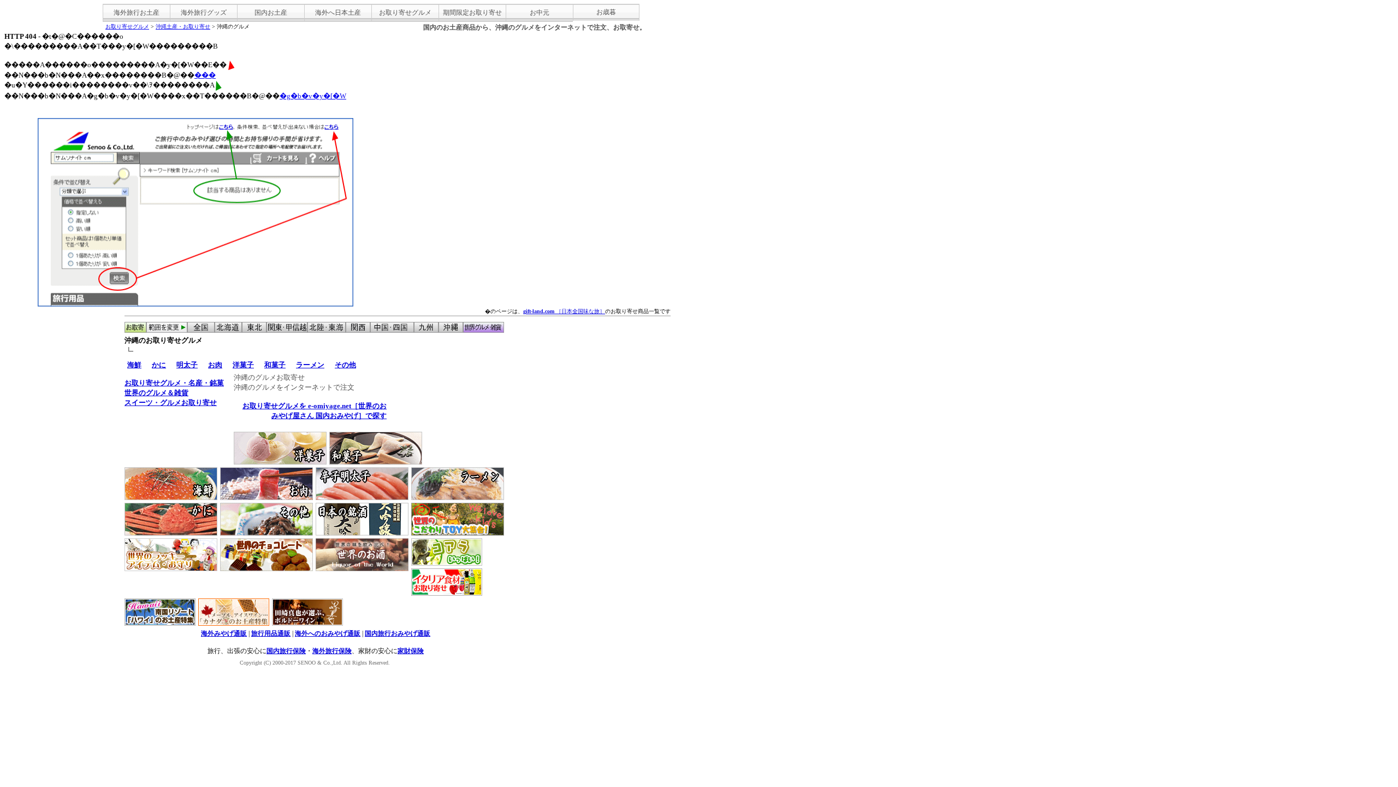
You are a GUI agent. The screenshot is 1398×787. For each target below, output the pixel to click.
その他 (345, 365)
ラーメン (310, 365)
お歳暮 (606, 12)
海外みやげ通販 (224, 633)
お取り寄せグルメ (405, 12)
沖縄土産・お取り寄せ (183, 27)
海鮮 (134, 365)
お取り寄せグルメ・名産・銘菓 (174, 383)
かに (159, 365)
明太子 (187, 365)
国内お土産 (270, 12)
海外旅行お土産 (136, 12)
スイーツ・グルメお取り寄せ (171, 402)
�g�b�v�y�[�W (313, 96)
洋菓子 (243, 365)
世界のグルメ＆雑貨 (156, 393)
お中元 (539, 12)
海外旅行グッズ (204, 12)
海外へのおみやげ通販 (327, 633)
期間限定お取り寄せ (472, 12)
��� (205, 75)
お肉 (215, 365)
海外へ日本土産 (338, 12)
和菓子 (275, 365)
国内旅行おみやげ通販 (397, 633)
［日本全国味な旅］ (564, 311)
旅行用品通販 (271, 633)
